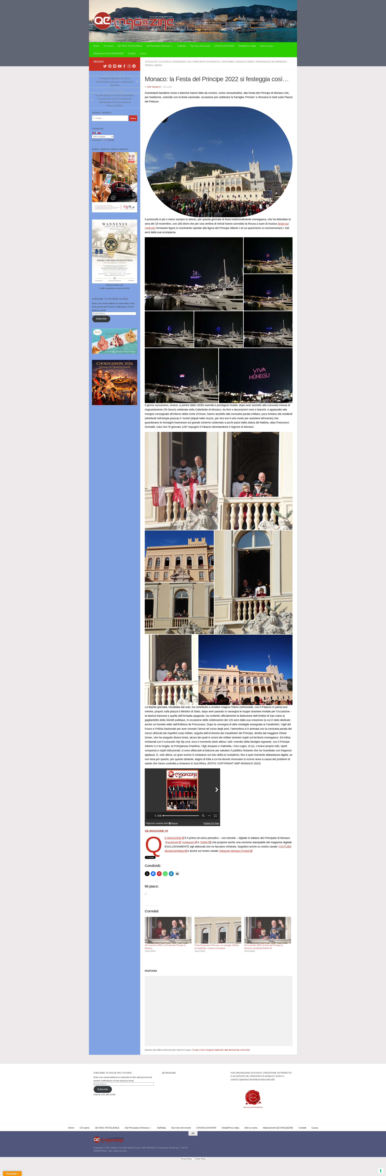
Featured (228, 61)
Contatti (131, 53)
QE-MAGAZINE (173, 837)
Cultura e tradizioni (172, 61)
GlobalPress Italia (247, 46)
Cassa (143, 53)
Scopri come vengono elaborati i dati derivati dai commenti (221, 1050)
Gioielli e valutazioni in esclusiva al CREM (115, 288)
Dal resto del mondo (200, 46)
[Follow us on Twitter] (105, 66)
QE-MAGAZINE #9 (156, 830)
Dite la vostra (266, 46)
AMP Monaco (154, 87)
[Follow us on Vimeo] (114, 66)
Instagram (188, 842)
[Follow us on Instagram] (129, 66)
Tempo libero (153, 65)
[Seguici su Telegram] (134, 66)
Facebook (172, 842)
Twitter (204, 842)
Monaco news (245, 61)
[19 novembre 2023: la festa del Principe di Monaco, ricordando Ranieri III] (267, 930)
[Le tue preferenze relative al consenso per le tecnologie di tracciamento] (381, 1171)
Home (96, 46)
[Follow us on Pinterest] (110, 66)
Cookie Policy (200, 1159)
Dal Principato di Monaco (158, 46)
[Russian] (99, 133)
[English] (93, 133)
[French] (96, 133)
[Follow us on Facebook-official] (124, 66)
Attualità (151, 61)
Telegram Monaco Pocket (234, 850)
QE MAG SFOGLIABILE (130, 46)
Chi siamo (109, 46)
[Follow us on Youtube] (119, 66)
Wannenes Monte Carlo (114, 285)
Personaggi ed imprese (271, 61)
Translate (110, 140)
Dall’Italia (181, 46)
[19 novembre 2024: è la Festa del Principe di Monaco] (168, 930)
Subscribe (101, 318)
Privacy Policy (186, 1159)
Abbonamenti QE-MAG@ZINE (108, 53)
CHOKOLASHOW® (224, 46)
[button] (194, 273)
